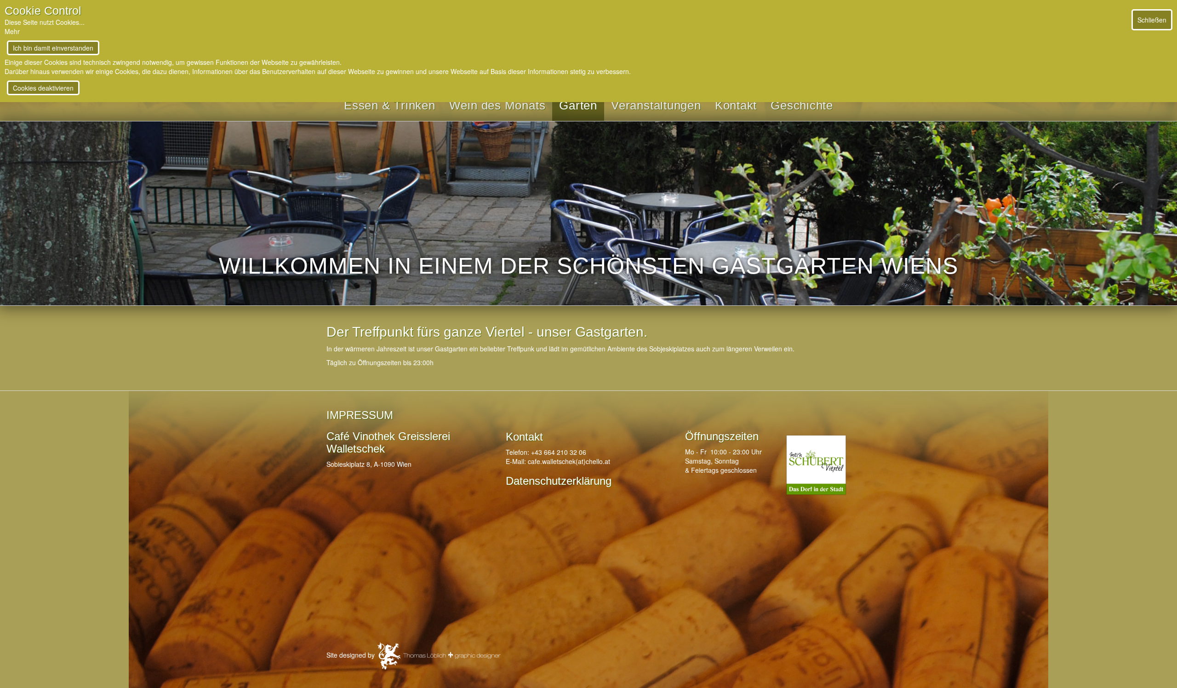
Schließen (1151, 19)
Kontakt (736, 105)
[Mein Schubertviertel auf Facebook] (816, 464)
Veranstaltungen (656, 105)
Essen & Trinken (389, 105)
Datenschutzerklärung (558, 481)
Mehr (12, 31)
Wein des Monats (497, 105)
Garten (578, 105)
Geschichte (802, 105)
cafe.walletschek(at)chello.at (569, 461)
